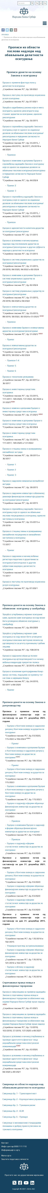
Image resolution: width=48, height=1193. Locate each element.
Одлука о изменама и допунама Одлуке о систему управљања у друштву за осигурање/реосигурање (22, 278)
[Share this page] (11, 29)
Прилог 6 (11, 371)
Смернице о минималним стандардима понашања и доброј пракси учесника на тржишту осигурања (22, 1126)
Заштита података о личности (14, 1159)
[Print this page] (15, 29)
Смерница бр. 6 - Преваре (15, 1117)
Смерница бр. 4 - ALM (13, 1111)
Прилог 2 (11, 185)
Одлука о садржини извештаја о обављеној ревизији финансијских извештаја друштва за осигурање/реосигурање (23, 496)
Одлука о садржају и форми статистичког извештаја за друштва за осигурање (24, 846)
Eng (45, 3)
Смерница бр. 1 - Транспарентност (20, 1093)
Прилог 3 (11, 191)
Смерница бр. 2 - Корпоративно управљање (24, 1099)
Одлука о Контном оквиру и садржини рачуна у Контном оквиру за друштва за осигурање (25, 729)
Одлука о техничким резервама (18, 377)
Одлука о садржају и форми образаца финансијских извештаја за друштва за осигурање (24, 806)
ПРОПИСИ (5, 34)
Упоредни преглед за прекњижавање (25, 946)
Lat (41, 3)
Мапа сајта (6, 1155)
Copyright (16, 1189)
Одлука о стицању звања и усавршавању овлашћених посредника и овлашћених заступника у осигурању (22, 534)
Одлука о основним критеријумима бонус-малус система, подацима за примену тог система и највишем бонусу (23, 674)
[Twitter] (7, 29)
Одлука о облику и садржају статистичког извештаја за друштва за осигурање (24, 970)
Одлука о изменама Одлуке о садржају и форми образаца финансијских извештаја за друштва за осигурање (24, 828)
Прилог (10, 339)
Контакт (5, 1143)
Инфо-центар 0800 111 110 (14, 1146)
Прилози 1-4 (13, 360)
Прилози (11, 155)
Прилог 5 (11, 365)
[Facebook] (3, 29)
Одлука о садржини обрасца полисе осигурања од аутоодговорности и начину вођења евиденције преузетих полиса (23, 659)
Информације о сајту (10, 1150)
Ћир (37, 3)
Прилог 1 (11, 464)
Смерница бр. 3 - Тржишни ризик (19, 1105)
